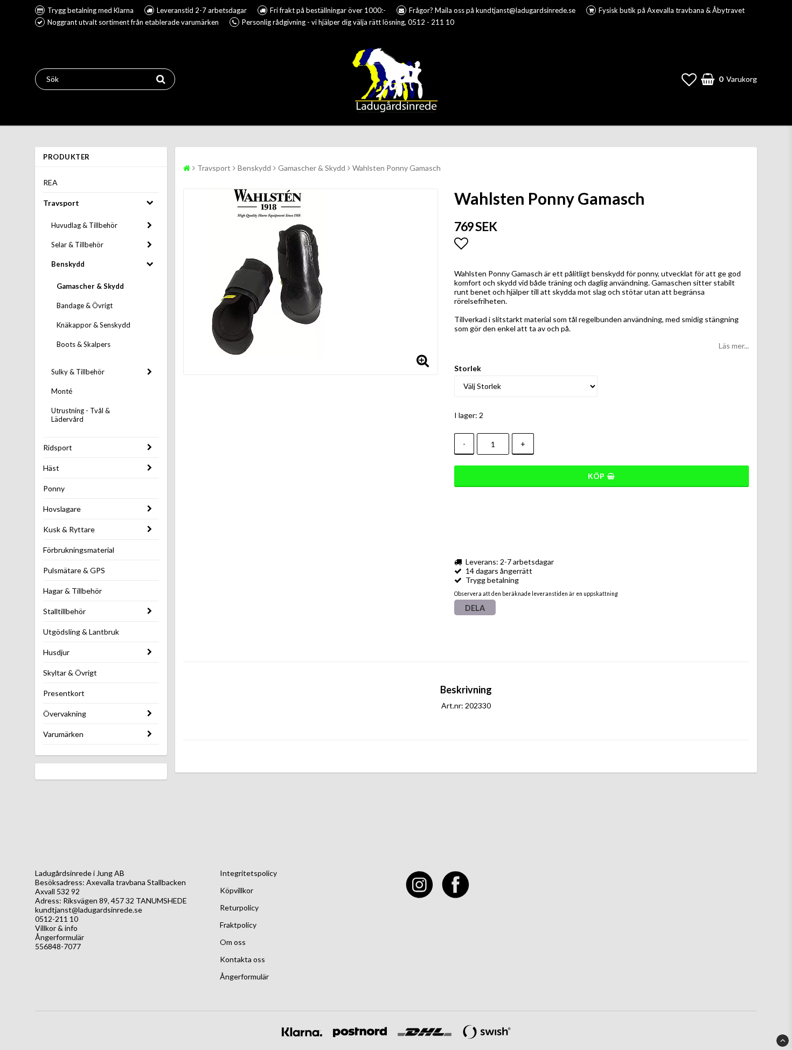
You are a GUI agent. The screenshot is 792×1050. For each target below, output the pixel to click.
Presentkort (64, 693)
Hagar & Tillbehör (72, 590)
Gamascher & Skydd (90, 286)
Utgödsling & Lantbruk (81, 631)
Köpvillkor (236, 890)
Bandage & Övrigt (85, 305)
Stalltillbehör (64, 611)
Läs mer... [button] (734, 345)
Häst (51, 467)
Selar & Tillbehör (77, 244)
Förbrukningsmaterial (78, 549)
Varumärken (63, 734)
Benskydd (68, 264)
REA (50, 182)
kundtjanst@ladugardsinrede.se (88, 909)
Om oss (233, 942)
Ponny (54, 488)
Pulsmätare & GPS (74, 570)
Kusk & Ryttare (69, 529)
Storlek (467, 368)
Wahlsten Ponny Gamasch (396, 167)
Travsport (61, 202)
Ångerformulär (59, 937)
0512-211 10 (56, 918)
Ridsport (57, 447)
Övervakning (64, 713)
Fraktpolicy (238, 924)
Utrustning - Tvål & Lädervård (80, 414)
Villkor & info (56, 928)
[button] (689, 79)
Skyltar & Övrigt (70, 672)
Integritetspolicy (248, 873)
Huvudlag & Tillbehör (84, 225)
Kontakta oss (242, 959)
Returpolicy (239, 907)
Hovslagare (62, 508)
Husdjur (56, 652)
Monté (61, 391)
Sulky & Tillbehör (78, 371)
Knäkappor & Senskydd (93, 325)
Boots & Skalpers (83, 344)
